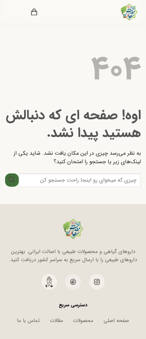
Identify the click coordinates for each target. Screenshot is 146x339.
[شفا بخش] (125, 12)
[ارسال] (12, 180)
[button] (50, 12)
